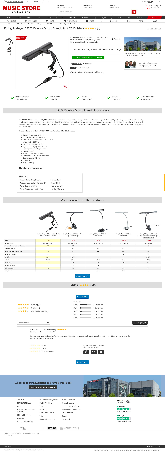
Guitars (8, 17)
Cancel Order (66, 419)
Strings (49, 17)
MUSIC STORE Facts (24, 403)
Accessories (154, 17)
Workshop (43, 409)
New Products (32, 20)
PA (62, 17)
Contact (7, 447)
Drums (29, 17)
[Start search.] (134, 12)
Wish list (88, 63)
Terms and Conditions (154, 450)
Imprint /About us (115, 450)
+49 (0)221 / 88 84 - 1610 (147, 66)
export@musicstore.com (15, 1)
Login (150, 1)
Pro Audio (72, 17)
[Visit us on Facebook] (154, 446)
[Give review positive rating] (86, 352)
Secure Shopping (68, 403)
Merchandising (72, 20)
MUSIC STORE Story (46, 403)
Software (85, 17)
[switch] (128, 401)
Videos (42, 416)
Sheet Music (140, 17)
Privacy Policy (126, 450)
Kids (128, 17)
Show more (81, 276)
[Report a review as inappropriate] (101, 352)
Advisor (141, 20)
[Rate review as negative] (94, 352)
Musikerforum (99, 450)
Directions (65, 416)
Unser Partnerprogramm (49, 400)
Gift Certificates (67, 413)
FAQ (18, 406)
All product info (92, 42)
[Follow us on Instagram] (157, 446)
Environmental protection (71, 409)
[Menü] (130, 400)
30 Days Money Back (24, 415)
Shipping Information (47, 419)
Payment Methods (68, 400)
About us (20, 400)
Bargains (13, 20)
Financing (20, 418)
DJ (94, 17)
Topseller (52, 20)
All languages (140, 322)
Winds (119, 17)
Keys (39, 17)
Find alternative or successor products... (88, 57)
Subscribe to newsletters (41, 387)
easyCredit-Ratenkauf (25, 421)
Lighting (104, 17)
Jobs (128, 20)
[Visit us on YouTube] (160, 446)
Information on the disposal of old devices (88, 72)
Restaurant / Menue (47, 413)
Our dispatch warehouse (71, 406)
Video (155, 20)
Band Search (114, 20)
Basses (19, 17)
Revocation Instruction (139, 450)
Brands (91, 20)
